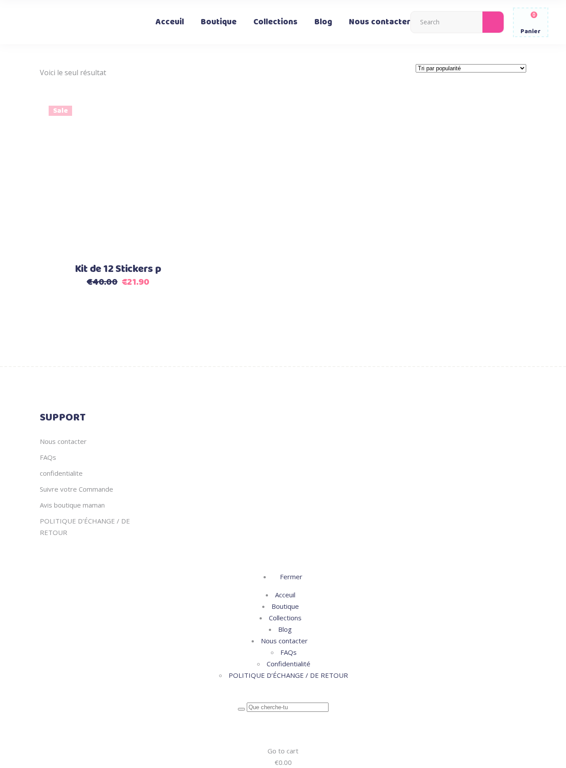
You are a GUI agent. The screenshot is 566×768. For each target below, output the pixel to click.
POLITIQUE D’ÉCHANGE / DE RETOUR (288, 675)
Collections (285, 617)
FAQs (48, 457)
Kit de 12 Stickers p (118, 269)
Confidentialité (288, 663)
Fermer (290, 576)
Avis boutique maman (72, 505)
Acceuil (285, 594)
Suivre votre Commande (76, 489)
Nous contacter (63, 441)
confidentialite (61, 473)
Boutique (285, 606)
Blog (285, 629)
